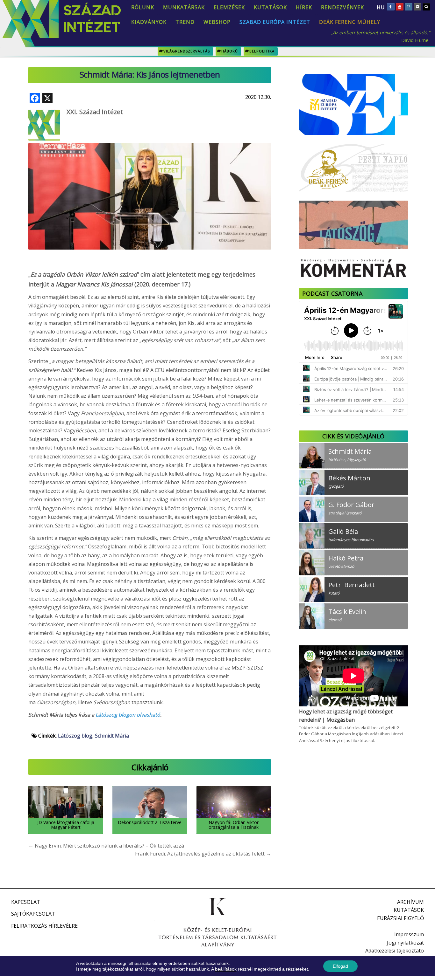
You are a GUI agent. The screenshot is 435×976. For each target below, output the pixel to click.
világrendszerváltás (186, 51)
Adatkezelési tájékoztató (394, 950)
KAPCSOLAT (25, 901)
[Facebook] (391, 6)
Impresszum (409, 934)
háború (229, 51)
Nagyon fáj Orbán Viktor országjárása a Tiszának (234, 824)
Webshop (217, 21)
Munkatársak (184, 7)
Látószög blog (75, 735)
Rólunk (142, 7)
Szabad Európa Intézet (274, 21)
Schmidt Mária (112, 735)
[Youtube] (399, 6)
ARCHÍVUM (410, 901)
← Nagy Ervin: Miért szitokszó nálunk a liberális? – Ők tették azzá (106, 845)
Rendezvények (342, 7)
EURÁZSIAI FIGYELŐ (400, 918)
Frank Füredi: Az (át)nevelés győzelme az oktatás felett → (203, 853)
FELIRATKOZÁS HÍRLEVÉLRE (44, 925)
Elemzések (229, 7)
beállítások (226, 969)
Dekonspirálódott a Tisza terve (150, 822)
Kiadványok (149, 21)
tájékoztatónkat (118, 969)
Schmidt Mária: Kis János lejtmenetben (150, 74)
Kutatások (270, 7)
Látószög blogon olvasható (128, 714)
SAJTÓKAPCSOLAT (33, 913)
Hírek (304, 7)
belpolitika (262, 51)
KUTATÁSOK (409, 909)
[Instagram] (408, 6)
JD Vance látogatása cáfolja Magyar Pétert (65, 824)
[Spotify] (417, 6)
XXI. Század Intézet (95, 111)
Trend (185, 21)
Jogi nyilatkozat (405, 942)
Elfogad (340, 966)
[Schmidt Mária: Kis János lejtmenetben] (149, 179)
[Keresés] (426, 6)
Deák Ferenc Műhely (349, 21)
